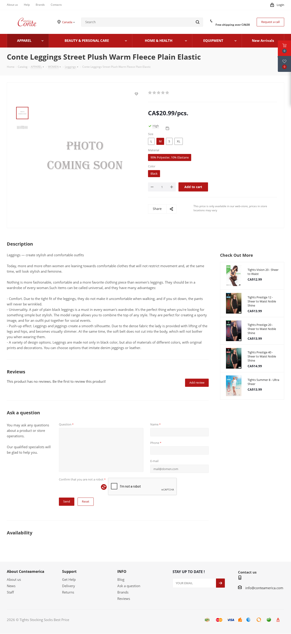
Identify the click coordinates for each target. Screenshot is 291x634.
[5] (167, 93)
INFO (121, 571)
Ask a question (128, 586)
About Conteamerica (25, 571)
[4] (163, 93)
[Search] (197, 22)
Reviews (123, 598)
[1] (150, 93)
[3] (159, 93)
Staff (10, 592)
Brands (122, 592)
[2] (154, 93)
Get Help (69, 579)
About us (14, 579)
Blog (120, 579)
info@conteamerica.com (264, 588)
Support (69, 571)
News (11, 586)
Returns (68, 592)
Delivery (68, 586)
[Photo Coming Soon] (84, 157)
